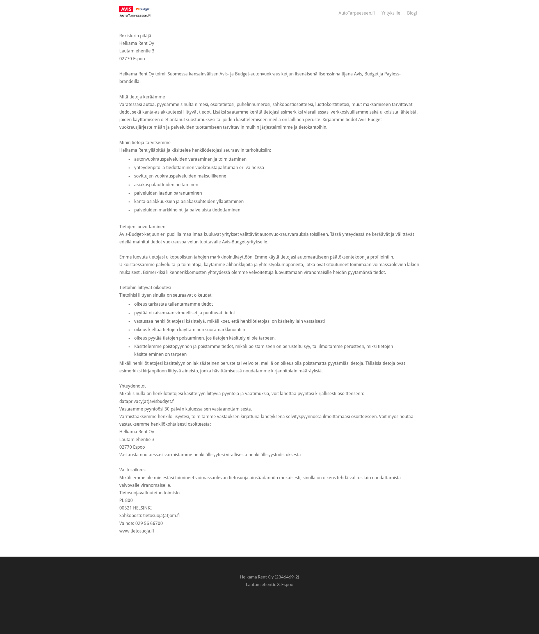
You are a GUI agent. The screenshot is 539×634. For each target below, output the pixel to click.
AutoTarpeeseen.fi (357, 13)
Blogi (412, 13)
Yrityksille (391, 13)
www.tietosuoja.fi (136, 531)
